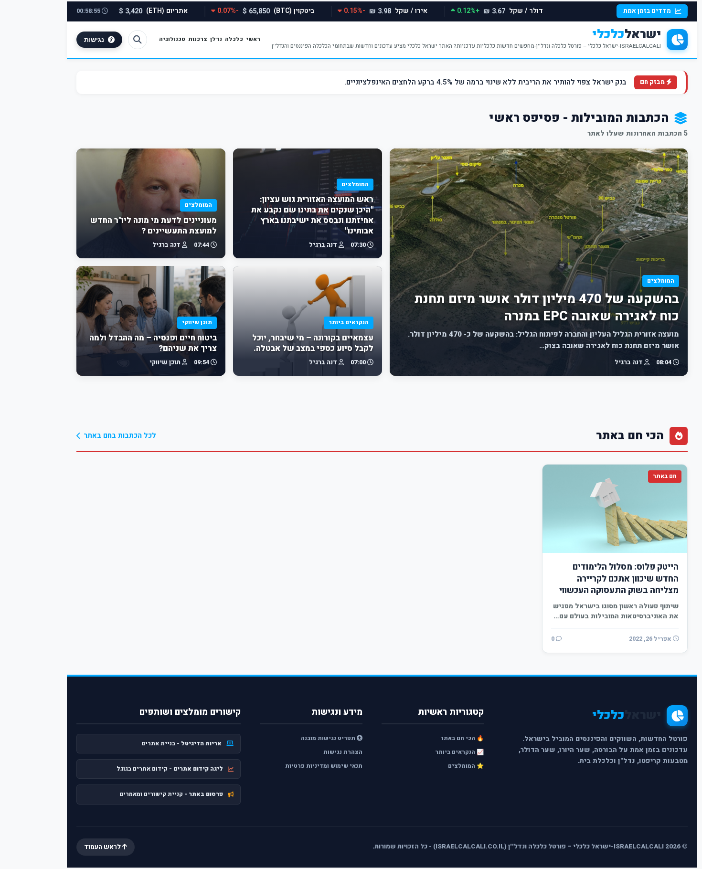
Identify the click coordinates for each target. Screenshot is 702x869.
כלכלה (234, 39)
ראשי (253, 39)
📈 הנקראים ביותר (459, 752)
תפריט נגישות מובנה (329, 738)
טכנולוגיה (172, 39)
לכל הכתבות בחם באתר (120, 436)
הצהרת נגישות (342, 752)
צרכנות (197, 39)
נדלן (216, 39)
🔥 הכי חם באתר (462, 738)
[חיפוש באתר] (137, 39)
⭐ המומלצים (466, 766)
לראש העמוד (103, 847)
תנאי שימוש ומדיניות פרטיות (323, 766)
